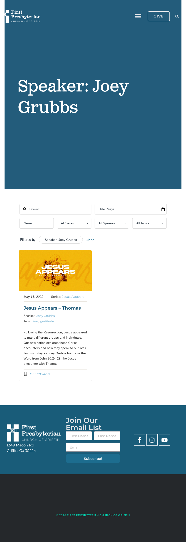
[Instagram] (152, 440)
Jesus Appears (73, 296)
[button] (138, 16)
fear (35, 321)
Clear (90, 240)
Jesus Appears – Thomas (52, 308)
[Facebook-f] (139, 440)
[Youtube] (164, 440)
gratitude (47, 321)
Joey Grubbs (45, 316)
